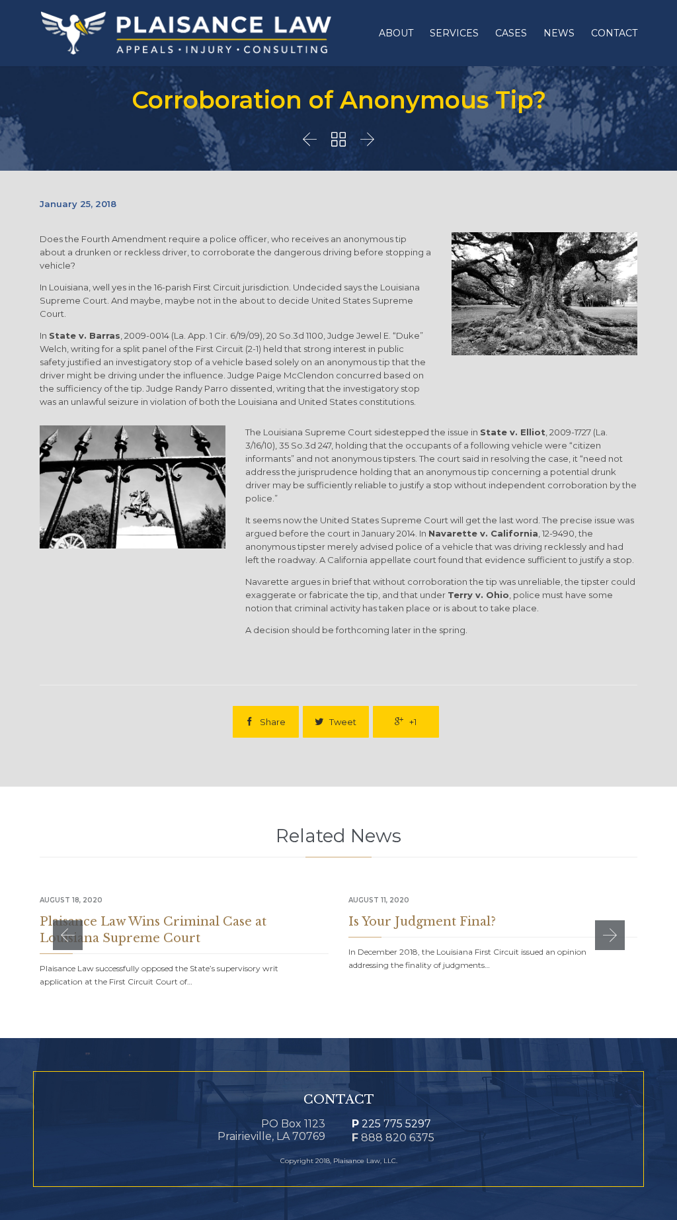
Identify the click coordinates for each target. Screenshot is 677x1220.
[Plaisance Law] (186, 33)
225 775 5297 (391, 1123)
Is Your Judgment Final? (422, 921)
